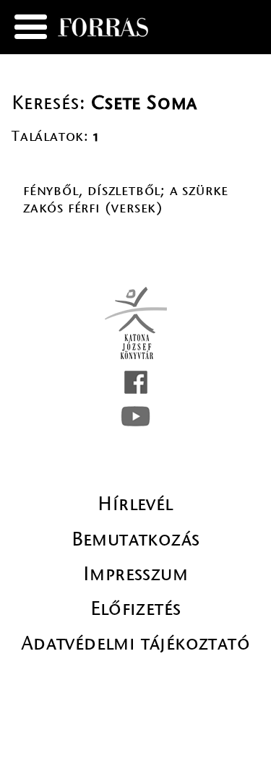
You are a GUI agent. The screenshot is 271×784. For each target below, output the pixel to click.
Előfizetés (135, 608)
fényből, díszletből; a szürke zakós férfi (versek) (125, 199)
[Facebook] (135, 382)
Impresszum (135, 573)
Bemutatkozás (136, 539)
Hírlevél (135, 503)
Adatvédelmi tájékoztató (135, 643)
